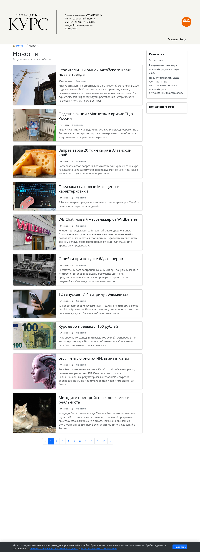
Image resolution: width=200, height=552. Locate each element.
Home (19, 45)
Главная (173, 39)
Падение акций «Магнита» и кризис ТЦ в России (96, 116)
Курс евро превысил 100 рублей (88, 326)
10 (103, 441)
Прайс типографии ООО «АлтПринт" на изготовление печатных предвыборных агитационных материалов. (166, 85)
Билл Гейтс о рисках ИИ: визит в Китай (94, 358)
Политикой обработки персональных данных (54, 548)
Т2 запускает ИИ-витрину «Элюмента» (93, 294)
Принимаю (180, 546)
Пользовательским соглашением (99, 548)
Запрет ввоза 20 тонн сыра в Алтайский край (95, 152)
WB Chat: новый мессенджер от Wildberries (98, 219)
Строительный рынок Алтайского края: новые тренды (95, 72)
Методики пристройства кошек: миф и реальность (94, 400)
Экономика (81, 81)
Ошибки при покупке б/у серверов (91, 258)
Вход (183, 39)
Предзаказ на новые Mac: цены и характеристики (89, 189)
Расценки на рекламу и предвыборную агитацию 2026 (164, 69)
